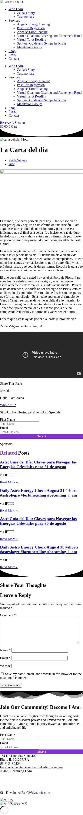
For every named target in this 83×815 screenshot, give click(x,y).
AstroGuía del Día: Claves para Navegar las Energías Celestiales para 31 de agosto (38, 464)
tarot (11, 164)
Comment (8, 615)
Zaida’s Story (26, 13)
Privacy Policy (10, 778)
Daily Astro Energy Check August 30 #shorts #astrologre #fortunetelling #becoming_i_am (39, 549)
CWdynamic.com (38, 792)
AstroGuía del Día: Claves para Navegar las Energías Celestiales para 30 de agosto (38, 521)
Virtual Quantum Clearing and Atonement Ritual (49, 36)
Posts (12, 55)
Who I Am (16, 9)
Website (5, 666)
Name (5, 650)
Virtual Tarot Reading (31, 39)
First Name (7, 419)
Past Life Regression (31, 28)
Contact (14, 58)
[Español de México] (20, 803)
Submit (41, 436)
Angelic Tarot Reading (32, 32)
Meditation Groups (29, 47)
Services (14, 20)
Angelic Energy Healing (33, 24)
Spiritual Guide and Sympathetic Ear (41, 43)
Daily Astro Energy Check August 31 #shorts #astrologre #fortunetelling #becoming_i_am (39, 492)
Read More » (9, 482)
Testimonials (25, 16)
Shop (12, 51)
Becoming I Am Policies (16, 785)
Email (4, 428)
